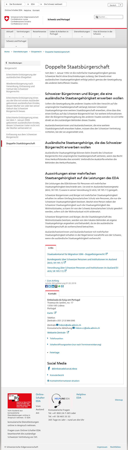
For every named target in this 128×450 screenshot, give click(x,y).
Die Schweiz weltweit (53, 4)
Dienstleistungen (82, 31)
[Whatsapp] (59, 286)
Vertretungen (23, 31)
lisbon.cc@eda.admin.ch (88, 328)
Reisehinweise (39, 31)
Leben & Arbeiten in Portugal (59, 32)
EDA (33, 4)
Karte (50, 313)
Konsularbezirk (57, 375)
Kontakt (50, 293)
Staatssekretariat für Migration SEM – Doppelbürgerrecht (75, 254)
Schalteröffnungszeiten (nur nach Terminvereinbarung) (75, 344)
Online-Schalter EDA (40, 397)
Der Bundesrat (16, 4)
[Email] (62, 286)
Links (49, 247)
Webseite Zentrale (56, 332)
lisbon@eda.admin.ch (70, 325)
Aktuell (9, 31)
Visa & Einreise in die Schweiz (102, 32)
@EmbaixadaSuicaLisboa (64, 368)
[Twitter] (50, 286)
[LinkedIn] (53, 286)
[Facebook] (46, 286)
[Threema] (56, 286)
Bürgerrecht (36, 52)
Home (7, 52)
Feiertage (54, 352)
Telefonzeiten (56, 338)
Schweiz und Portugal (16, 41)
